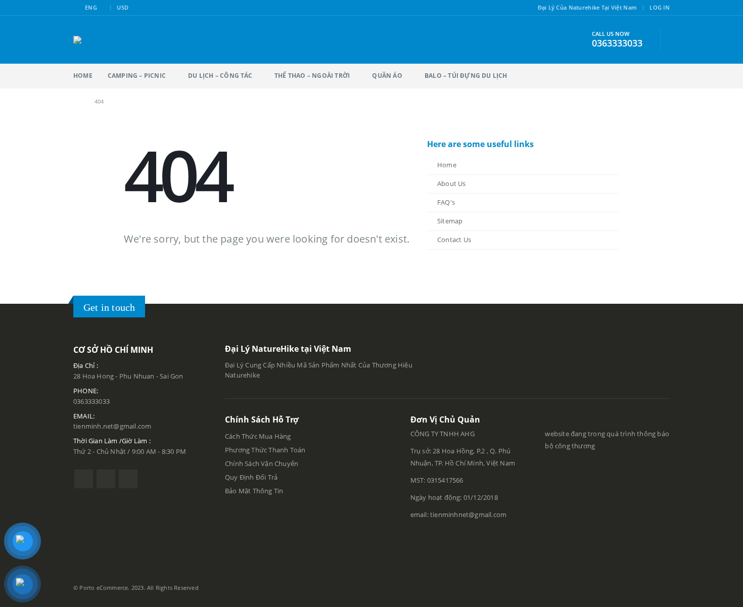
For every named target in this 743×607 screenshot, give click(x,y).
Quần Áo (387, 75)
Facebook (83, 479)
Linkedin (128, 479)
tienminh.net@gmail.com (112, 426)
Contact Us (454, 240)
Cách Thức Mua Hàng (258, 436)
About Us (451, 183)
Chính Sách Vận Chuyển (261, 463)
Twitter (106, 479)
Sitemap (449, 221)
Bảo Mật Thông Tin (255, 491)
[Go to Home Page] (76, 101)
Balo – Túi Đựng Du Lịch (466, 75)
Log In (659, 7)
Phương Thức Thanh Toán (266, 450)
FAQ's (446, 202)
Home (82, 75)
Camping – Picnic (137, 75)
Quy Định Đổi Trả (251, 477)
